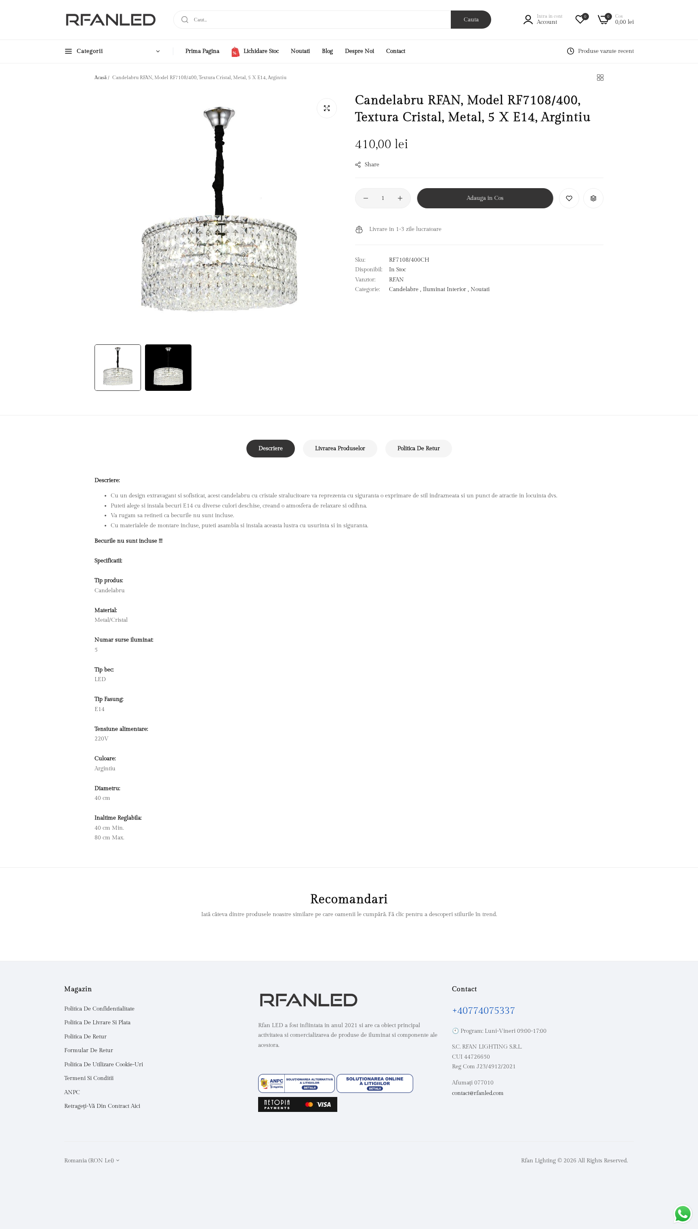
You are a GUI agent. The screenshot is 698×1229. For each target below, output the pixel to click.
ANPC (72, 1092)
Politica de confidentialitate (99, 1009)
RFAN (396, 280)
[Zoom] (327, 108)
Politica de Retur (418, 448)
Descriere (271, 448)
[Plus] (400, 198)
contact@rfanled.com (478, 1093)
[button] (569, 198)
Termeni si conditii (89, 1078)
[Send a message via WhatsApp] (683, 1214)
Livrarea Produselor (340, 448)
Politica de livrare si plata (97, 1022)
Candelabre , (405, 289)
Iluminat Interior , (446, 289)
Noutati (480, 289)
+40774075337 (483, 1011)
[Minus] (366, 198)
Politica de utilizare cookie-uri (103, 1064)
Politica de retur (85, 1037)
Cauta (471, 20)
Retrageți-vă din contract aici (102, 1106)
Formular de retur (88, 1050)
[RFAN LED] (110, 19)
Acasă (101, 77)
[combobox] (332, 19)
